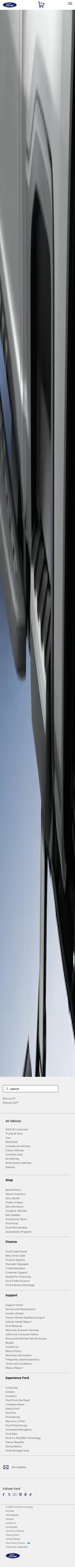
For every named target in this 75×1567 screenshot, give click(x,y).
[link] (10, 1511)
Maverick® (10, 1103)
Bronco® (9, 1098)
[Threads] (25, 1494)
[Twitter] (9, 1494)
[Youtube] (15, 1494)
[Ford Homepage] (13, 1558)
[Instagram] (20, 1494)
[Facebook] (4, 1494)
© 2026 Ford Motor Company (19, 1507)
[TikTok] (30, 1494)
